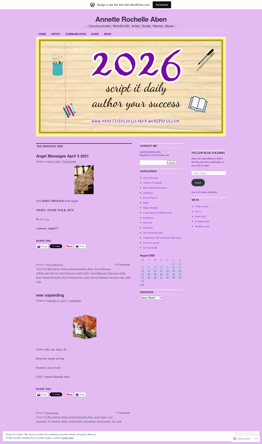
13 (161, 270)
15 (173, 270)
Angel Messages (54, 264)
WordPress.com (202, 226)
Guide (95, 34)
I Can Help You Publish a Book (157, 212)
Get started (162, 4)
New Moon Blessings (153, 232)
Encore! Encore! (150, 197)
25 (149, 277)
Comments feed (202, 221)
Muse (107, 34)
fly (49, 421)
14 (167, 270)
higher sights (75, 421)
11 (149, 270)
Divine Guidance (99, 277)
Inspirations (52, 412)
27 (161, 277)
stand (128, 277)
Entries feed (200, 216)
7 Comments (123, 412)
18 (149, 273)
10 (143, 270)
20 (161, 273)
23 (180, 273)
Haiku (65, 421)
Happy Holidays (150, 207)
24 (143, 277)
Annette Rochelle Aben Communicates (62, 277)
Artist (55, 34)
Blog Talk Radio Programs (155, 187)
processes (114, 277)
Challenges (148, 192)
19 (155, 273)
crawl (87, 277)
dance (104, 417)
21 (167, 273)
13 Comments (122, 264)
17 (143, 273)
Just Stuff (147, 222)
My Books (148, 227)
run (122, 277)
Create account (201, 206)
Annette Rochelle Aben (130, 19)
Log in (198, 211)
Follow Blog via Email (208, 153)
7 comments (74, 300)
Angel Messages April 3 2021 (62, 156)
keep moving (104, 421)
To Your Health (150, 247)
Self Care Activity (151, 242)
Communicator (75, 34)
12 (155, 270)
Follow (198, 182)
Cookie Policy (67, 437)
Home (42, 34)
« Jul (142, 284)
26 (155, 277)
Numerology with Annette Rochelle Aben (162, 237)
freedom (56, 421)
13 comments (69, 161)
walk (38, 281)
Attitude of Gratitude (152, 182)
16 (180, 270)
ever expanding (50, 295)
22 (173, 273)
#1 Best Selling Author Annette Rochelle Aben (68, 268)
